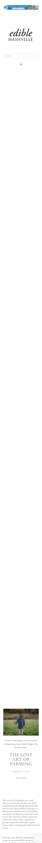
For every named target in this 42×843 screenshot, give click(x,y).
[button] (21, 64)
